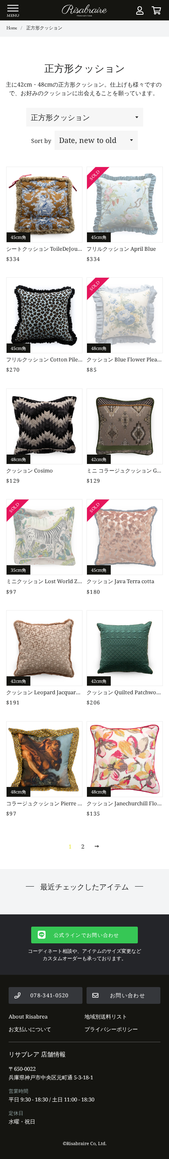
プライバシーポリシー (111, 1029)
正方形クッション (44, 28)
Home (12, 28)
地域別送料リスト (105, 1016)
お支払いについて (30, 1029)
